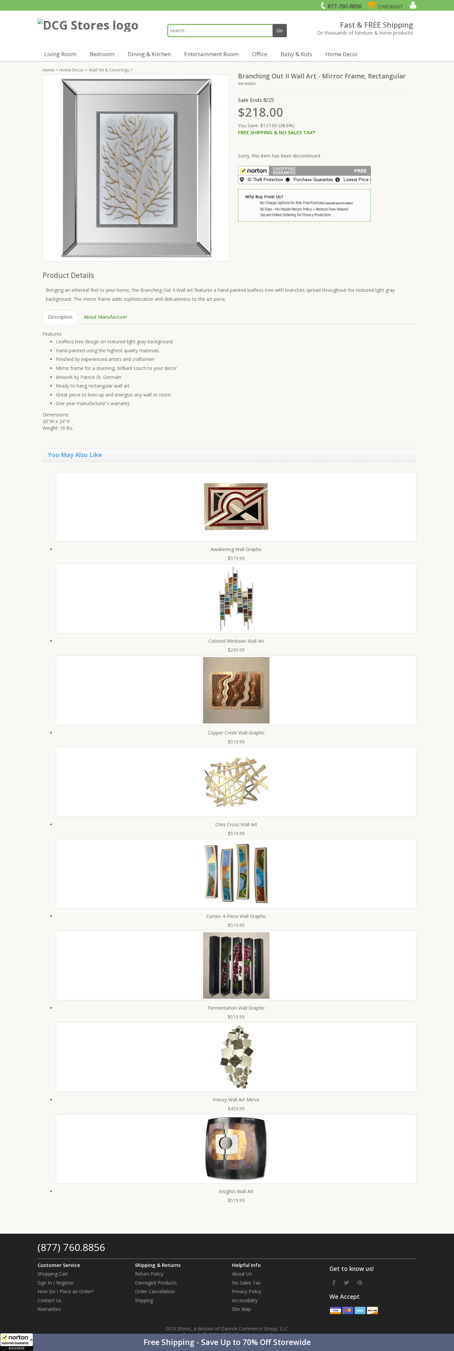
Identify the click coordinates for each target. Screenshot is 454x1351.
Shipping (144, 1300)
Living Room (60, 54)
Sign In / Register (56, 1283)
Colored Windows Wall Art (236, 641)
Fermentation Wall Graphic (236, 1008)
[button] (227, 1342)
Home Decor (341, 54)
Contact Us (49, 1300)
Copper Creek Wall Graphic (236, 733)
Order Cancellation (155, 1291)
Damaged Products (156, 1283)
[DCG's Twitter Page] (346, 1282)
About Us (242, 1274)
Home (49, 70)
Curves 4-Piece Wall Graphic (236, 916)
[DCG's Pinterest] (360, 1282)
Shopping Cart (53, 1274)
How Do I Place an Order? (65, 1291)
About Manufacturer (105, 317)
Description (60, 317)
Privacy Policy (246, 1291)
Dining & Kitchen (149, 54)
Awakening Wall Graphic (236, 549)
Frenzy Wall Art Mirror (236, 1099)
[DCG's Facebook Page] (334, 1282)
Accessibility (245, 1300)
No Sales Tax (246, 1283)
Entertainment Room (211, 54)
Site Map (241, 1309)
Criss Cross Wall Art (236, 824)
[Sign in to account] (412, 5)
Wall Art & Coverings (109, 70)
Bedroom (102, 54)
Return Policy (149, 1274)
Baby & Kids (296, 54)
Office (259, 54)
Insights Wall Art (236, 1191)
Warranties (49, 1309)
